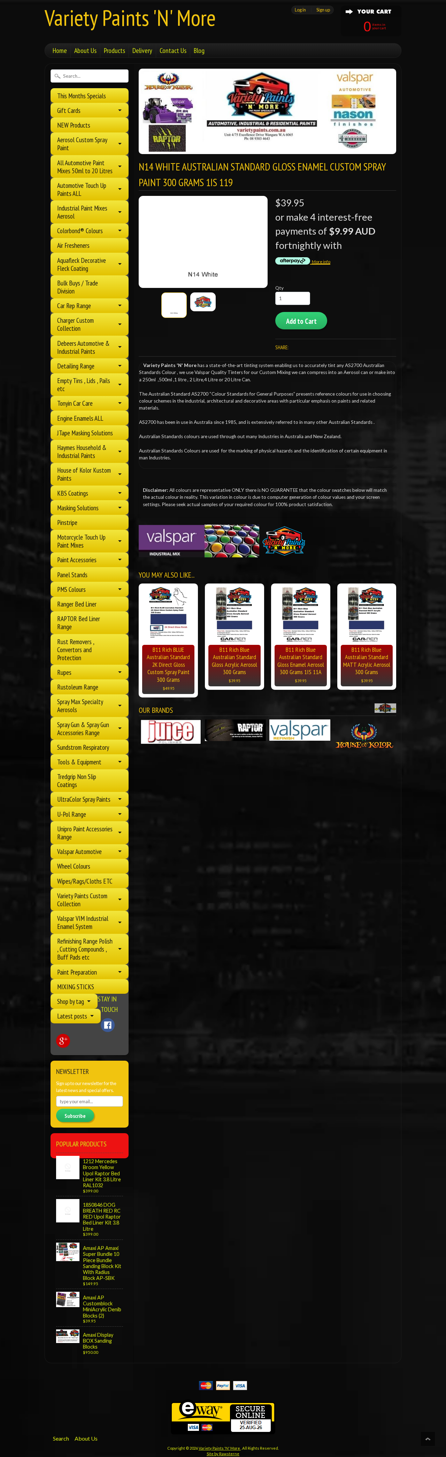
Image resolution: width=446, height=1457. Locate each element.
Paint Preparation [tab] (77, 972)
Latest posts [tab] (72, 1016)
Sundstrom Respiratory (83, 747)
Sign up (323, 10)
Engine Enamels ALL (80, 418)
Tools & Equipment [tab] (79, 761)
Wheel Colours (73, 866)
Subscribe (75, 1115)
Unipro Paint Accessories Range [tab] (85, 832)
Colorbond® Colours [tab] (80, 230)
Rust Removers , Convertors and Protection (75, 650)
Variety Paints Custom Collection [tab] (82, 899)
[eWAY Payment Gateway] (223, 1430)
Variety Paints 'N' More (130, 17)
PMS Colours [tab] (71, 589)
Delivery (142, 50)
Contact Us (173, 50)
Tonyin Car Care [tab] (75, 403)
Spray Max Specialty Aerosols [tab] (80, 705)
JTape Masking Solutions (85, 433)
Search (61, 1438)
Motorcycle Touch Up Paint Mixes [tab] (81, 541)
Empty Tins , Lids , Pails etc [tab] (83, 384)
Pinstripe (67, 522)
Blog (199, 50)
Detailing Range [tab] (75, 365)
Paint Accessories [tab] (77, 559)
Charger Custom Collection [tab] (75, 324)
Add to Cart (301, 321)
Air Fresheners (73, 245)
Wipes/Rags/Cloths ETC (85, 881)
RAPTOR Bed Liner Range (78, 623)
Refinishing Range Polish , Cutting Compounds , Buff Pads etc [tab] (85, 949)
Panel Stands (72, 575)
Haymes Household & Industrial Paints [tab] (82, 451)
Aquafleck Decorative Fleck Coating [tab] (81, 264)
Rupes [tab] (64, 672)
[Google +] (63, 1041)
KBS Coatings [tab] (72, 493)
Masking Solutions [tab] (78, 507)
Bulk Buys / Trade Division (77, 287)
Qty (279, 288)
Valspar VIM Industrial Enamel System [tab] (82, 922)
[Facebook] (108, 1025)
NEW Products (73, 125)
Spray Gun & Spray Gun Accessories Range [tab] (83, 728)
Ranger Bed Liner (77, 604)
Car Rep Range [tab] (74, 305)
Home (60, 50)
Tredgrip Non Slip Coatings (76, 780)
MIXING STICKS (75, 987)
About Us (85, 50)
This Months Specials (81, 96)
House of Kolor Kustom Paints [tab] (84, 474)
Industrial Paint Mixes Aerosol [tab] (82, 212)
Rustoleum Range (77, 687)
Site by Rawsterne (223, 1453)
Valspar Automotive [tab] (79, 851)
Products (114, 50)
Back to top (428, 1439)
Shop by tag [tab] (70, 1001)
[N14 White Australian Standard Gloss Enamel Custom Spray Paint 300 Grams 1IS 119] (174, 305)
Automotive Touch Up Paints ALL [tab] (81, 189)
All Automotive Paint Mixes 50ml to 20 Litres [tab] (85, 166)
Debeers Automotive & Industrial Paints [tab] (83, 347)
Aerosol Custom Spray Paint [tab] (82, 143)
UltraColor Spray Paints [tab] (83, 799)
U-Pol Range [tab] (71, 814)
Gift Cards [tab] (68, 110)
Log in (300, 10)
